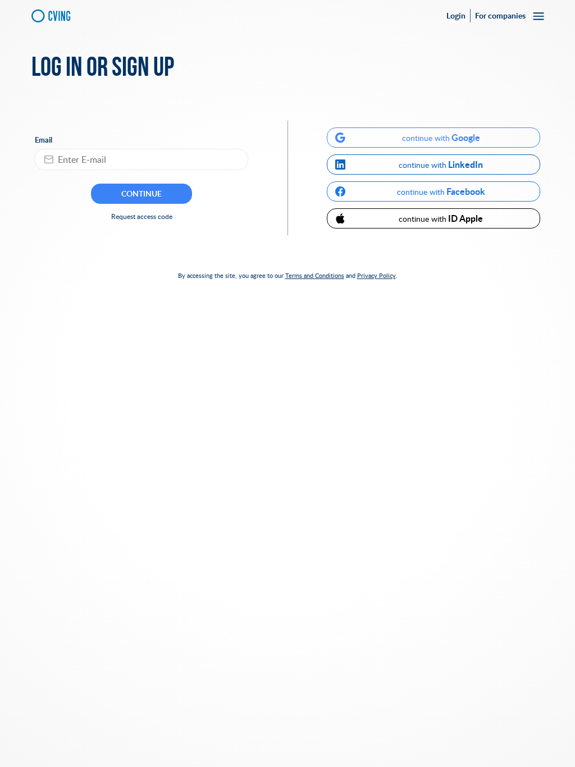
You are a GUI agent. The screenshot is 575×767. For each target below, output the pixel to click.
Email (43, 140)
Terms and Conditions (314, 275)
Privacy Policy (376, 275)
